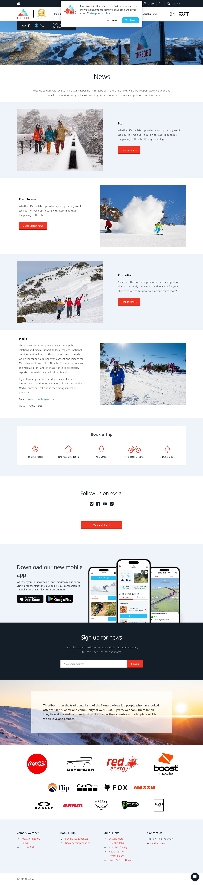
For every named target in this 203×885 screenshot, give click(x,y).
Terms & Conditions (120, 860)
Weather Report (31, 838)
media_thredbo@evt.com (41, 399)
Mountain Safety (118, 847)
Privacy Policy (116, 856)
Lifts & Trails (28, 847)
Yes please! (130, 20)
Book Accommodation (78, 843)
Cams (25, 843)
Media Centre (116, 851)
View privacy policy (100, 13)
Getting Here (116, 838)
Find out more (129, 150)
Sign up (135, 664)
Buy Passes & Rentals (77, 838)
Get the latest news (33, 226)
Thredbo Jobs (116, 843)
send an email (158, 843)
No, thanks (112, 20)
